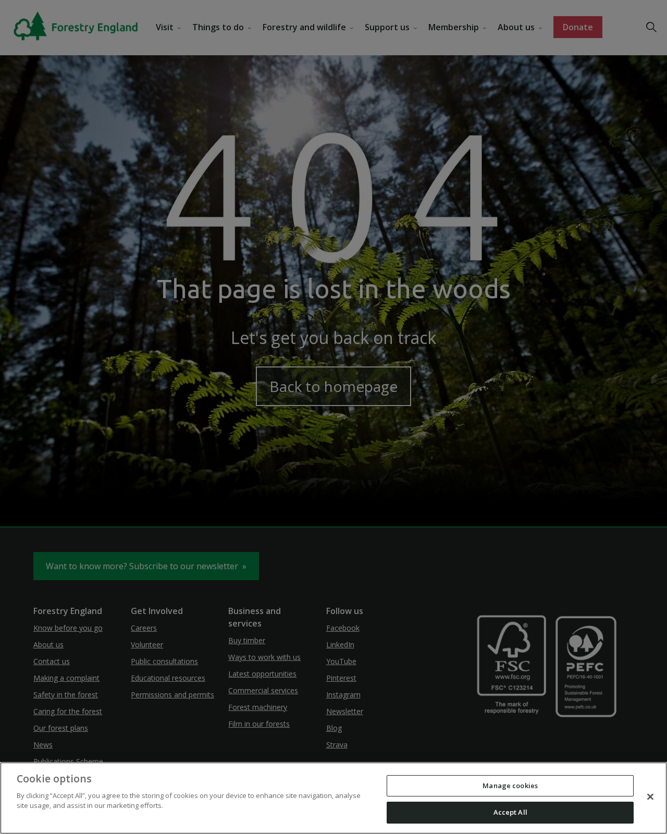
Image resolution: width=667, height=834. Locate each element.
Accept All (510, 812)
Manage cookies (510, 785)
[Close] (650, 796)
